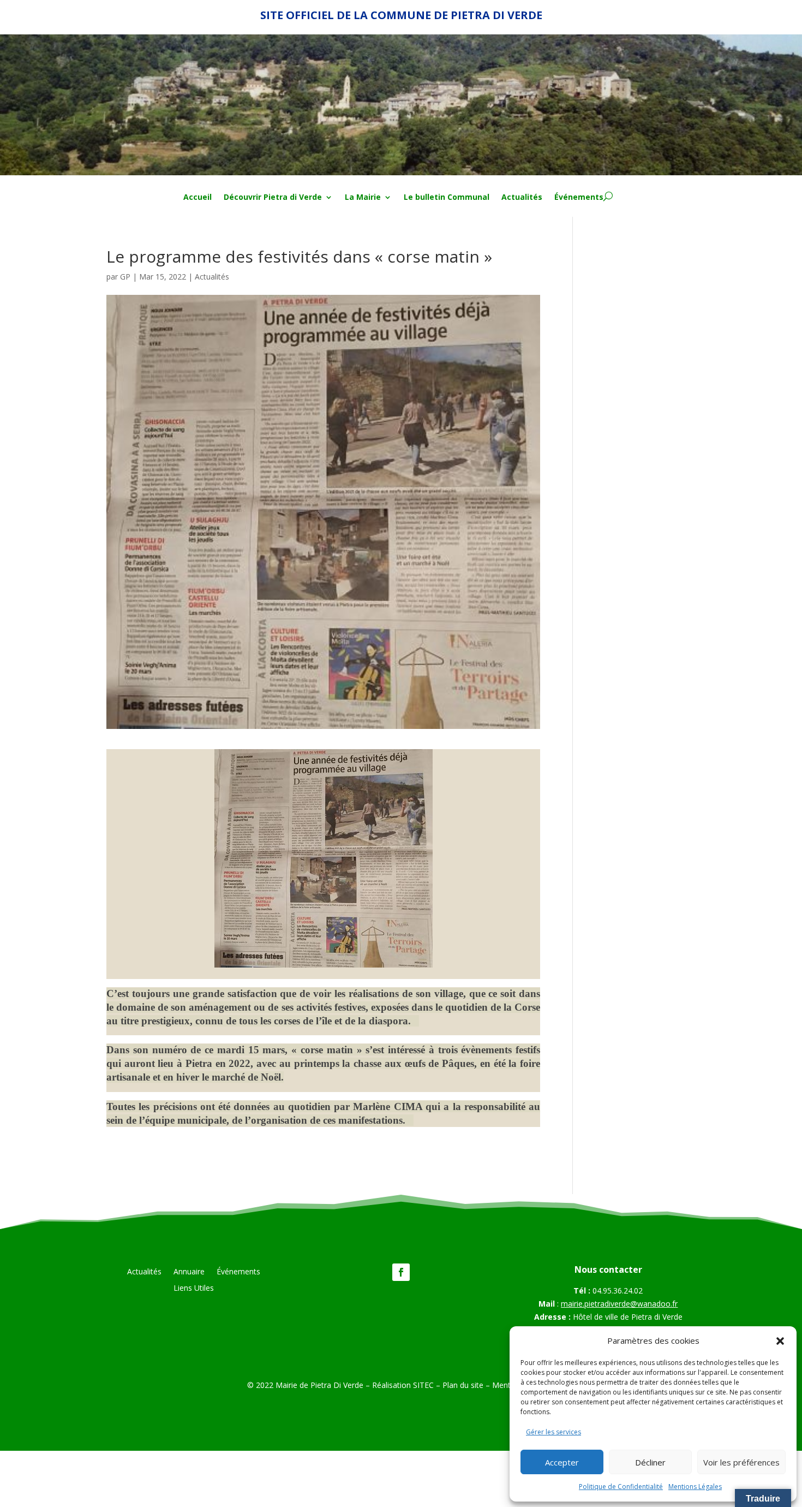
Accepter (562, 1462)
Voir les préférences (741, 1462)
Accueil (197, 197)
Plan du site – (467, 1385)
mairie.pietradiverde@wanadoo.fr (619, 1303)
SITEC (423, 1385)
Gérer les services (553, 1432)
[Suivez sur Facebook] (401, 1272)
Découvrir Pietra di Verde (273, 197)
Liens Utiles (193, 1288)
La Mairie (363, 197)
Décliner (650, 1462)
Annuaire (189, 1272)
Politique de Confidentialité (621, 1486)
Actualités (521, 197)
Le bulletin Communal (446, 197)
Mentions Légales (695, 1486)
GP (125, 276)
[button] (780, 1341)
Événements (578, 197)
